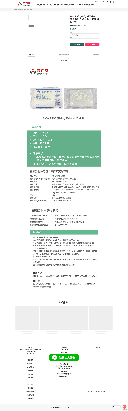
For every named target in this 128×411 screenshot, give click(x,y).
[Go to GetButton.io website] (124, 409)
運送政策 (30, 378)
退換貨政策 (30, 367)
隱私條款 (30, 371)
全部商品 (16, 9)
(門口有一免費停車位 (64, 375)
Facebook (92, 391)
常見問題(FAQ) (89, 5)
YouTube (103, 391)
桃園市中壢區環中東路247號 (64, 373)
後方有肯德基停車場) (64, 376)
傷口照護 (26, 9)
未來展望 (30, 388)
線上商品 (49, 5)
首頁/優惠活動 (41, 5)
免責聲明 (30, 374)
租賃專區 (56, 5)
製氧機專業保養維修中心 (68, 5)
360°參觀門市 (30, 391)
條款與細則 (30, 363)
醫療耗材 (21, 9)
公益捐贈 (80, 5)
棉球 (31, 9)
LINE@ (98, 391)
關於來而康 (30, 353)
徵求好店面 (30, 395)
